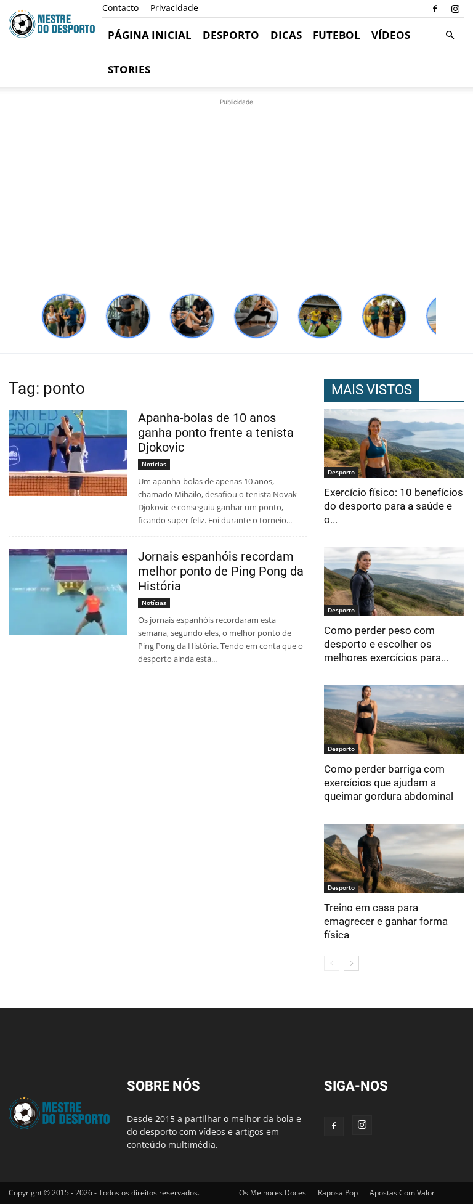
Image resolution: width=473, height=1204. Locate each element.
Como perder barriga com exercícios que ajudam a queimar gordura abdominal (388, 782)
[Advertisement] (236, 194)
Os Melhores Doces (272, 1192)
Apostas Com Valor (402, 1192)
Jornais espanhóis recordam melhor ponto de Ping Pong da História (221, 571)
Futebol (336, 35)
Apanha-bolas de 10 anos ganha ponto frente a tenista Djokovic (216, 432)
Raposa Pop (338, 1192)
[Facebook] (435, 8)
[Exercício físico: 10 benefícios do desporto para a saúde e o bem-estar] (394, 443)
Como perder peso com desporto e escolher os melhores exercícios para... (386, 644)
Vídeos (390, 35)
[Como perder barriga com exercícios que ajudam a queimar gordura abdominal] (394, 719)
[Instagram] (455, 8)
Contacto (120, 8)
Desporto (231, 35)
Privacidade (174, 8)
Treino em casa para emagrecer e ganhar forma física (386, 921)
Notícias (154, 464)
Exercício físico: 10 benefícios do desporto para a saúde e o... (393, 506)
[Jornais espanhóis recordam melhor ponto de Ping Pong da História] (68, 592)
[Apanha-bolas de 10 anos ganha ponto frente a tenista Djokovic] (68, 453)
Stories (129, 69)
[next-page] (351, 963)
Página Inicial (150, 35)
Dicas (286, 35)
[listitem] (64, 316)
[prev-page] (331, 963)
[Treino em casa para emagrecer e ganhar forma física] (394, 858)
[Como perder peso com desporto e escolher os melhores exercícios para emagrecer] (394, 581)
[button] (449, 35)
